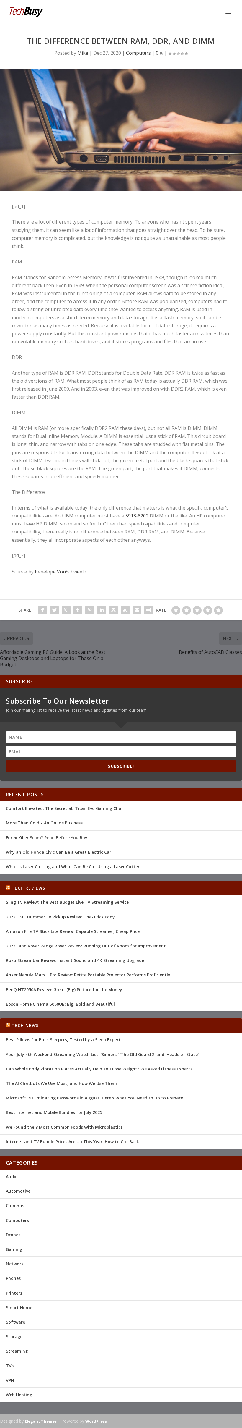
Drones (13, 1235)
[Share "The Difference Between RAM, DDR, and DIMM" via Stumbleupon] (125, 610)
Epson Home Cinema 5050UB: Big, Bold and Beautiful (60, 1004)
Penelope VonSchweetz (60, 571)
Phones (13, 1278)
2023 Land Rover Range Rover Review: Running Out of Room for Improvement (86, 946)
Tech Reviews (28, 888)
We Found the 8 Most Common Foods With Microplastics (64, 1127)
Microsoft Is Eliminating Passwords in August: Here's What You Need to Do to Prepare (94, 1098)
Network (15, 1264)
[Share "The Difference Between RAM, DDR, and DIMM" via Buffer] (113, 610)
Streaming (17, 1351)
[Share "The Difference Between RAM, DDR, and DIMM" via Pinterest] (90, 610)
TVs (10, 1366)
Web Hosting (19, 1395)
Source (19, 571)
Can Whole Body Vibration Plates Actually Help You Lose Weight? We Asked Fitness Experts (99, 1069)
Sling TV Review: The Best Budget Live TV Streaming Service (67, 902)
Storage (14, 1336)
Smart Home (19, 1307)
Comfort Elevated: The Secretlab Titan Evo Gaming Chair (65, 808)
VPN (10, 1380)
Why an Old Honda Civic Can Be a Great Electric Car (58, 852)
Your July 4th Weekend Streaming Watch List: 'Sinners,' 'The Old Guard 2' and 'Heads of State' (102, 1054)
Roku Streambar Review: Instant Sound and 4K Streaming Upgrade (75, 960)
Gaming (14, 1249)
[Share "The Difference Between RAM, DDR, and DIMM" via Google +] (66, 610)
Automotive (18, 1191)
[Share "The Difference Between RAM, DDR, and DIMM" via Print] (149, 610)
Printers (14, 1293)
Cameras (15, 1205)
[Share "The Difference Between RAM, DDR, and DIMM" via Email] (137, 610)
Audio (12, 1176)
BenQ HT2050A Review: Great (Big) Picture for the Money (64, 989)
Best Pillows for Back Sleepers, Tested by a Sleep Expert (63, 1039)
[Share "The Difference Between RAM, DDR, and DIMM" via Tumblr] (78, 610)
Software (15, 1322)
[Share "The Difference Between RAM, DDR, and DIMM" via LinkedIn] (101, 610)
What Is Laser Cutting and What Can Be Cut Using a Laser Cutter (73, 866)
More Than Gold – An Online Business (44, 823)
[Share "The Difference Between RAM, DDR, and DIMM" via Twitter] (54, 610)
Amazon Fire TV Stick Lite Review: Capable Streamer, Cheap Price (73, 931)
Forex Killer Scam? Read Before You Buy (46, 837)
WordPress (96, 1421)
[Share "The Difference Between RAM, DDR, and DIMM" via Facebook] (42, 610)
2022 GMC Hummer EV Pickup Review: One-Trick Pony (60, 917)
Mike (82, 53)
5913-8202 (136, 515)
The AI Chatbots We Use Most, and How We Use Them (61, 1083)
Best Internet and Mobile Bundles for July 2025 (54, 1112)
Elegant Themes (41, 1421)
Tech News (25, 1025)
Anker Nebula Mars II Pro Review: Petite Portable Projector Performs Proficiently (88, 975)
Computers (138, 53)
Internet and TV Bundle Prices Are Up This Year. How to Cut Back (72, 1141)
